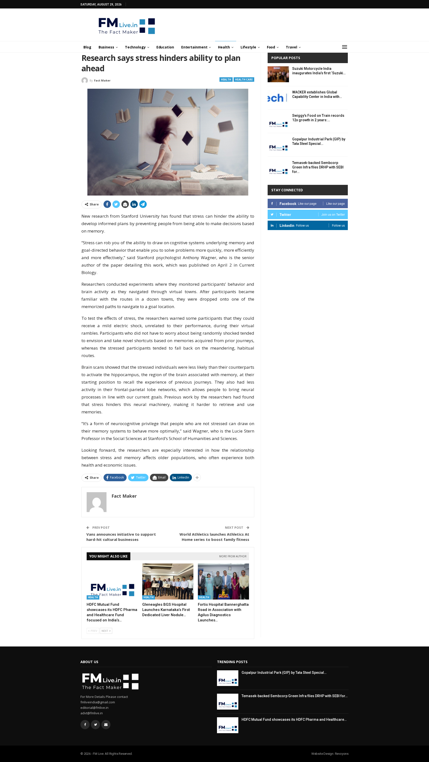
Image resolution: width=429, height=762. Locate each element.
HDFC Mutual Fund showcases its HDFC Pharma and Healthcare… (294, 720)
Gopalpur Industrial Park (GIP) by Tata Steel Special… (284, 673)
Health (224, 47)
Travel (291, 47)
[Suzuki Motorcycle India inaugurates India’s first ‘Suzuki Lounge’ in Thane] (278, 74)
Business (106, 47)
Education (165, 47)
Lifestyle (248, 47)
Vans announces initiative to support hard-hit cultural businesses (121, 537)
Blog (87, 47)
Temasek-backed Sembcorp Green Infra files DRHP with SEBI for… (318, 167)
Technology (135, 47)
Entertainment (194, 47)
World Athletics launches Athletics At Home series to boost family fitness (214, 537)
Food (271, 47)
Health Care (244, 79)
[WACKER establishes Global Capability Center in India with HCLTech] (278, 98)
